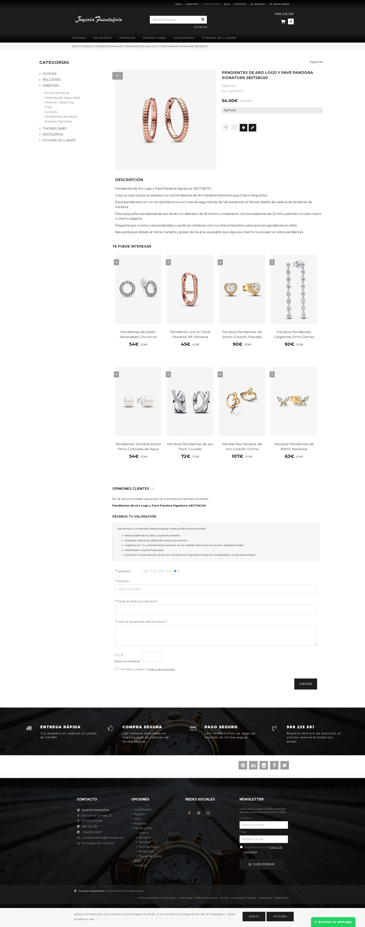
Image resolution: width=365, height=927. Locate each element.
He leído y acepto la (263, 849)
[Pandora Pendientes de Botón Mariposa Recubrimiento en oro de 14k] (294, 401)
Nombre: (123, 581)
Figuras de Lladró (219, 38)
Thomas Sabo (154, 38)
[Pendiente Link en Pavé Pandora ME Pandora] (190, 289)
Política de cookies (206, 897)
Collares (50, 112)
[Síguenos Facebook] (190, 813)
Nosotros (192, 4)
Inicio (178, 4)
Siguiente (316, 62)
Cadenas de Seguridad (62, 97)
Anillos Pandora (56, 93)
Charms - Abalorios (59, 102)
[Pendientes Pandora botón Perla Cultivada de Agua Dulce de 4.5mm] (138, 401)
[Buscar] (203, 19)
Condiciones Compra (243, 897)
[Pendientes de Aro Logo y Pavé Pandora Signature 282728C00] (165, 119)
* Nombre (246, 817)
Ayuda (224, 897)
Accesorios (184, 38)
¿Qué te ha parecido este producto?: (142, 621)
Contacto (241, 4)
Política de (157, 897)
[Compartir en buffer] (263, 766)
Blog (227, 4)
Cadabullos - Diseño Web (273, 897)
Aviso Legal (186, 897)
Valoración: (124, 571)
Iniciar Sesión (281, 4)
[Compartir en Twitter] (284, 766)
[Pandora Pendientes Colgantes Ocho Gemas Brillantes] (294, 289)
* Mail (243, 832)
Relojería (103, 38)
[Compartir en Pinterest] (243, 766)
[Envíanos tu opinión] (252, 128)
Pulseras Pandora (58, 121)
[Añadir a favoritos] (234, 128)
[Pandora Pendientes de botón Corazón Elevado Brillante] (242, 289)
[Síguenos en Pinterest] (199, 813)
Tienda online (211, 4)
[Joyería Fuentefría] (99, 19)
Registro (259, 4)
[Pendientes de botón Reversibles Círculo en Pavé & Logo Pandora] (138, 289)
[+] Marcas (200, 26)
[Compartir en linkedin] (253, 766)
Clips (48, 107)
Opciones (280, 916)
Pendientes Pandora (60, 116)
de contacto (98, 843)
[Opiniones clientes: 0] (243, 128)
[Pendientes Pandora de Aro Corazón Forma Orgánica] (242, 401)
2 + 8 (118, 655)
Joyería (79, 38)
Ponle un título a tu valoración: (137, 601)
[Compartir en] (225, 128)
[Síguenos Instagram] (209, 813)
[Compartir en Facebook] (274, 766)
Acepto (254, 916)
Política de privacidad (161, 669)
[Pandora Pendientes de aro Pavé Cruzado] (190, 401)
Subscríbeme (264, 864)
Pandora (127, 38)
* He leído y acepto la (147, 669)
